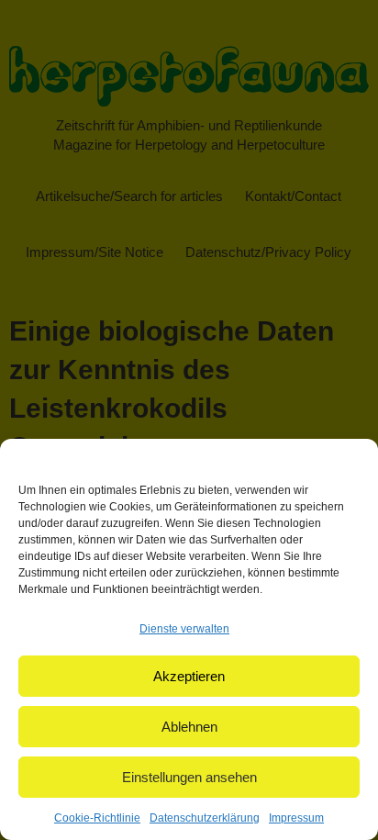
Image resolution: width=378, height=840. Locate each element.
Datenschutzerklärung (205, 818)
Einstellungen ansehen (189, 777)
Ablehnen (189, 726)
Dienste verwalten (184, 628)
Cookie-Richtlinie (97, 818)
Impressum (296, 818)
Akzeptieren (189, 676)
